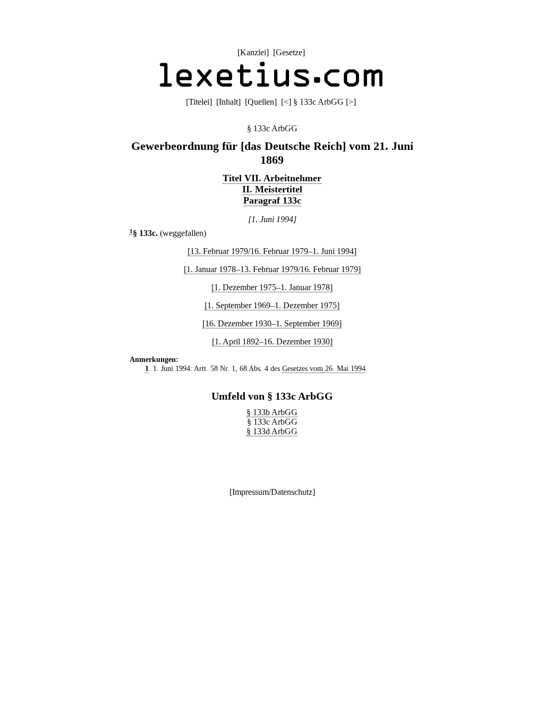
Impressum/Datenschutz (272, 491)
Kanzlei (253, 52)
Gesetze (289, 52)
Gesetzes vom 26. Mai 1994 (324, 368)
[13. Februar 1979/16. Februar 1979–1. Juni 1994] (272, 251)
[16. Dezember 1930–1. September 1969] (272, 323)
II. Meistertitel (272, 189)
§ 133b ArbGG (272, 412)
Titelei (199, 101)
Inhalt (228, 101)
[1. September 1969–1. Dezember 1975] (272, 305)
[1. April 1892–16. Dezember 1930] (272, 341)
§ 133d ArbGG (272, 431)
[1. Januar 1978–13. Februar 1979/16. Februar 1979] (272, 269)
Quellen (261, 101)
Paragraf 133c (272, 200)
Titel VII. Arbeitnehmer (272, 178)
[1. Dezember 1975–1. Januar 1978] (272, 287)
